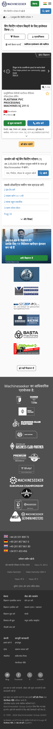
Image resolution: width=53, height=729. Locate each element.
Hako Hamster (14, 572)
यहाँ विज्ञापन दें (27, 368)
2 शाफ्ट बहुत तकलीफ (13, 201)
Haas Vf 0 (19, 579)
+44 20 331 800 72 (19, 537)
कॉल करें (40, 123)
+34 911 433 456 (18, 551)
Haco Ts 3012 (41, 564)
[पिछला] (4, 71)
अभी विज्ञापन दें (26, 258)
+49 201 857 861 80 (19, 546)
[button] (49, 4)
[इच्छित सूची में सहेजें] (47, 94)
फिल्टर (16, 36)
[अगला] (48, 71)
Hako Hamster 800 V (36, 572)
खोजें (47, 11)
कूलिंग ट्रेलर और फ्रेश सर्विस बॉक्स (26, 586)
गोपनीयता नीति (8, 723)
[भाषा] (45, 4)
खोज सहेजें (27, 144)
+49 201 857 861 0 (19, 541)
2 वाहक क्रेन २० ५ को (14, 195)
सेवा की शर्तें (20, 723)
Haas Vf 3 (33, 579)
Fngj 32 (8, 214)
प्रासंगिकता (39, 36)
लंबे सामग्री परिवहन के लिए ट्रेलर (17, 564)
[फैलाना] (26, 136)
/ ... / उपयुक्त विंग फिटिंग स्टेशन (18, 17)
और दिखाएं (28, 219)
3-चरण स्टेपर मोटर (12, 207)
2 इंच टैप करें (9, 189)
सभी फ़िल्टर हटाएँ (14, 44)
